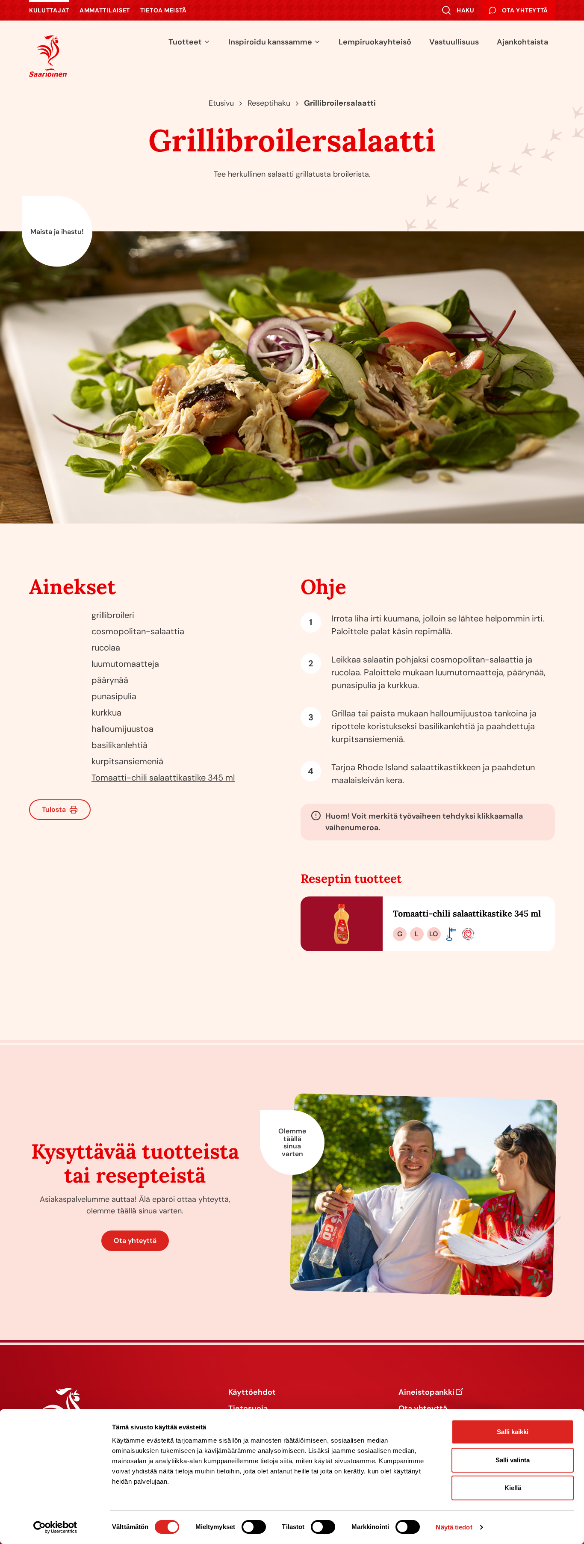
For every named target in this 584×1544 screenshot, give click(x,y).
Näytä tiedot (454, 1527)
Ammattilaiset (105, 10)
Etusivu (221, 103)
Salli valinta (513, 1460)
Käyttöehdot (252, 1392)
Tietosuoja (248, 1409)
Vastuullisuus (454, 42)
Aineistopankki (426, 1392)
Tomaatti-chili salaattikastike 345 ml (163, 777)
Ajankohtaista (522, 42)
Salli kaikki (512, 1431)
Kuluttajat (49, 10)
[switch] (254, 1527)
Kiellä (512, 1487)
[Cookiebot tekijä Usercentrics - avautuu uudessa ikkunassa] (55, 1527)
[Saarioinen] (48, 56)
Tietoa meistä (163, 10)
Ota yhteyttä (135, 1240)
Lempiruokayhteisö (375, 42)
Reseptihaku (269, 103)
